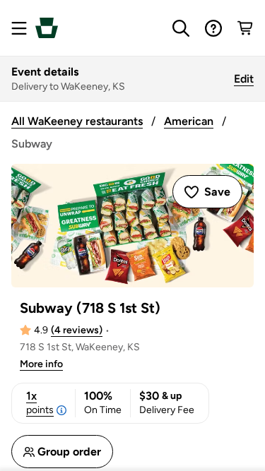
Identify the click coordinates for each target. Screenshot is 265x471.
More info (41, 364)
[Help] (213, 28)
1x (40, 402)
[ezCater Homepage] (46, 28)
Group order (69, 451)
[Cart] (245, 28)
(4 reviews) (76, 330)
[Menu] (19, 28)
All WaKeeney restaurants (77, 121)
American (188, 121)
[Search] (180, 28)
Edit (244, 78)
